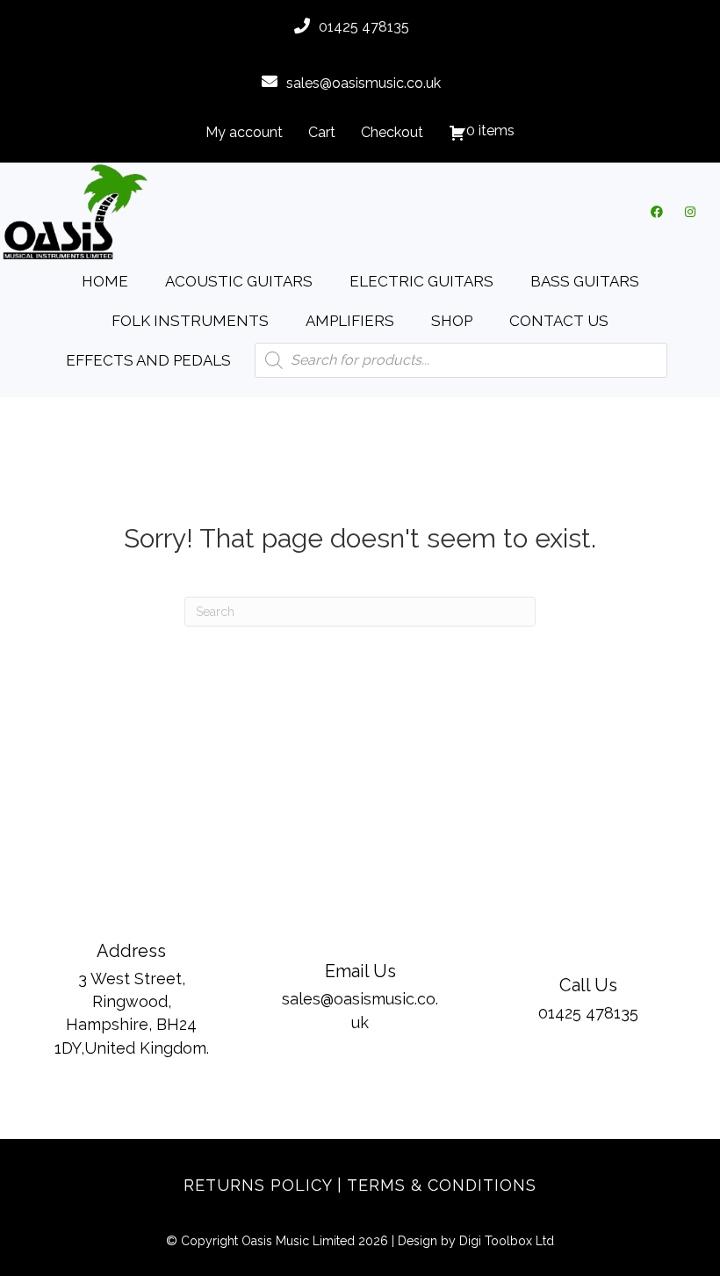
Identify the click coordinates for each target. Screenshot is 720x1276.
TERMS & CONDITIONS (441, 1185)
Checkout (392, 132)
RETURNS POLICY (258, 1185)
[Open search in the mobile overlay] (461, 360)
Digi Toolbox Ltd (506, 1241)
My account (244, 132)
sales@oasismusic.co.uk (363, 83)
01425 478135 (364, 26)
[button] (656, 211)
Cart (321, 132)
